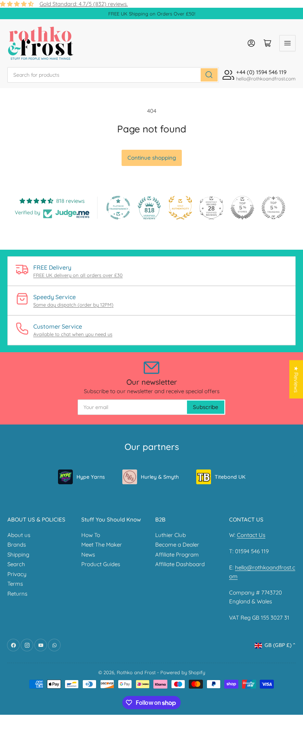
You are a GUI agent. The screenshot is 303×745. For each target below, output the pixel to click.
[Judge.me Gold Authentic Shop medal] (180, 207)
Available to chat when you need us (72, 334)
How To (90, 534)
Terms (15, 583)
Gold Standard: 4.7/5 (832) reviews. (84, 3)
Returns (17, 593)
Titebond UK (230, 477)
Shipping (18, 554)
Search (16, 564)
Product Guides (100, 564)
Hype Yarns (90, 477)
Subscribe (205, 406)
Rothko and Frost (136, 672)
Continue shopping (151, 157)
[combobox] (113, 75)
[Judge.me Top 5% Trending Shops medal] (273, 207)
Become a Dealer (177, 544)
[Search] (209, 75)
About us (18, 534)
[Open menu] (287, 43)
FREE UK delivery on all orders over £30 (78, 275)
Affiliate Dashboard (180, 564)
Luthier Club (170, 534)
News (88, 554)
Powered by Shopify (182, 672)
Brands (16, 544)
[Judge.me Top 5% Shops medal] (242, 207)
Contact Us (251, 534)
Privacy (17, 574)
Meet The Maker (101, 544)
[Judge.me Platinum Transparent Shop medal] (118, 207)
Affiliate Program (177, 554)
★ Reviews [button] (296, 379)
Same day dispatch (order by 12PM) (73, 305)
